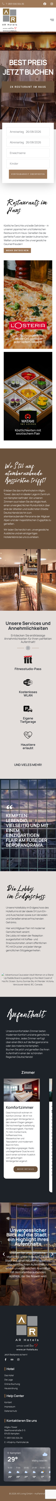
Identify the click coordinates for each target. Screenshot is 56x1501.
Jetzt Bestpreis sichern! (15, 1354)
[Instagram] (18, 1359)
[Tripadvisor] (12, 1359)
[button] (52, 20)
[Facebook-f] (5, 1359)
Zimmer (28, 1072)
